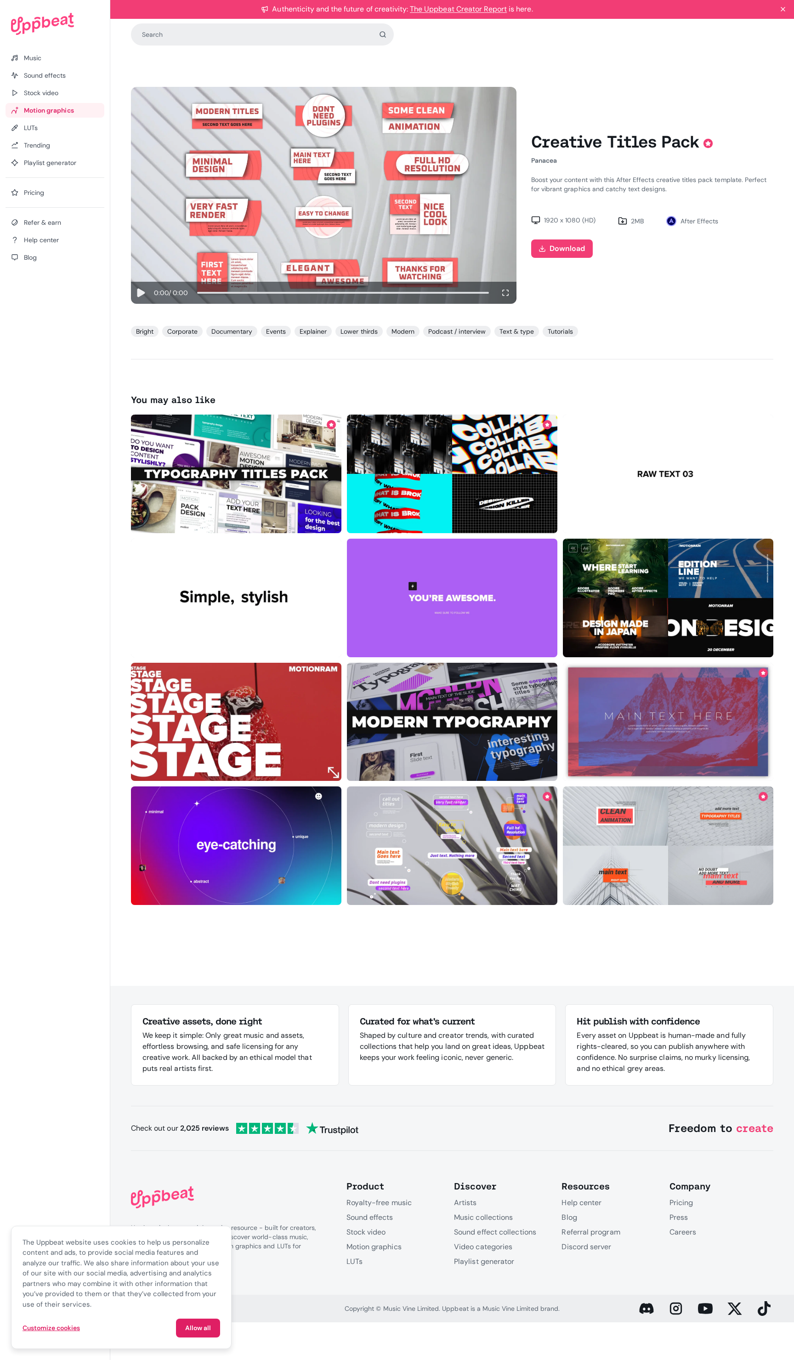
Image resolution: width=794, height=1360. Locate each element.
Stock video (366, 1232)
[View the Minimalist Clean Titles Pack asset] (668, 845)
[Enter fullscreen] (505, 292)
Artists (465, 1202)
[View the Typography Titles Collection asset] (236, 474)
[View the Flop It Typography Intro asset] (236, 598)
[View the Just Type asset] (668, 474)
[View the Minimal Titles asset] (236, 721)
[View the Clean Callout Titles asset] (452, 845)
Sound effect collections (495, 1232)
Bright (144, 331)
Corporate (182, 331)
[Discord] (646, 1308)
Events (276, 331)
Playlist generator (484, 1261)
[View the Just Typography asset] (452, 598)
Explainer (313, 331)
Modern (402, 331)
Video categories (483, 1247)
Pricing (681, 1202)
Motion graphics (374, 1247)
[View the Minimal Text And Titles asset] (668, 598)
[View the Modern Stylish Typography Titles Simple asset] (452, 721)
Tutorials (560, 331)
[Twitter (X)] (734, 1308)
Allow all (198, 1328)
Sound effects (369, 1217)
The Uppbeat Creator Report (458, 9)
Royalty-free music (379, 1202)
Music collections (483, 1217)
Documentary (231, 331)
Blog (569, 1217)
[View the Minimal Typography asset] (236, 845)
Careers (683, 1232)
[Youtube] (705, 1308)
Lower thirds (358, 331)
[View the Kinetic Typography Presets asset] (452, 474)
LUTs (354, 1261)
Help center (581, 1202)
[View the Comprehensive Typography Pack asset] (668, 721)
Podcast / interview (457, 331)
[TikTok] (764, 1308)
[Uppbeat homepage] (55, 24)
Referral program (590, 1232)
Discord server (586, 1247)
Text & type (516, 331)
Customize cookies (51, 1328)
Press (678, 1217)
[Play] (141, 292)
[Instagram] (676, 1308)
